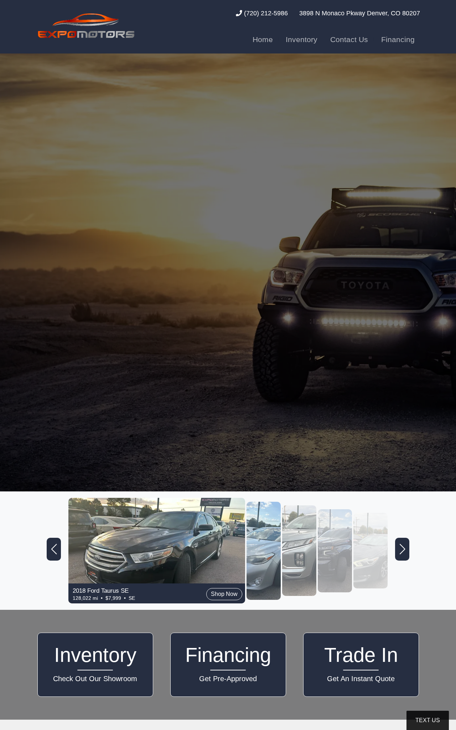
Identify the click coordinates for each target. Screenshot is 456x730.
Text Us (427, 720)
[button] (54, 549)
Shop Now (52, 580)
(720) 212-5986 (265, 13)
